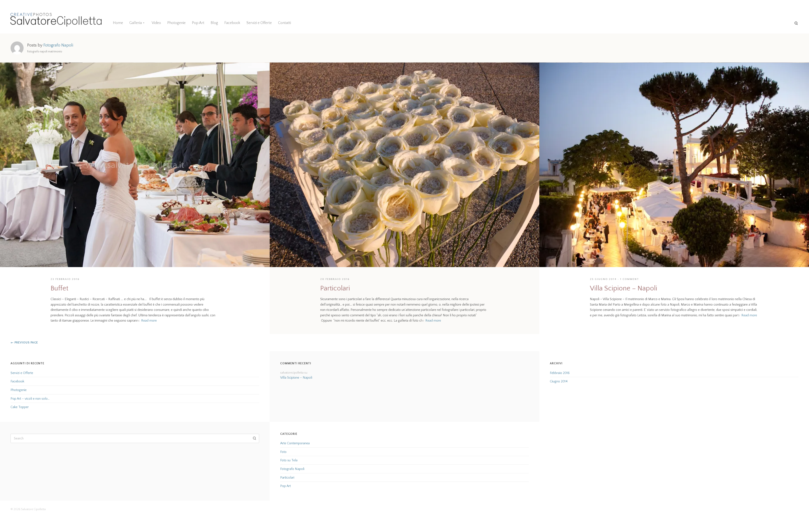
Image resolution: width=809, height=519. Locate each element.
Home (118, 23)
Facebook (232, 23)
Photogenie (176, 23)
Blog (214, 23)
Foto (283, 452)
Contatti (284, 23)
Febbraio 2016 (560, 373)
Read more (149, 320)
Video (156, 23)
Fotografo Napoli (292, 469)
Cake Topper (20, 407)
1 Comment (629, 279)
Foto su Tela (288, 460)
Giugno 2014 (559, 381)
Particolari (335, 288)
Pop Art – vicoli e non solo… (30, 399)
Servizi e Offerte (259, 23)
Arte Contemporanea (295, 443)
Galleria (135, 23)
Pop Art (198, 23)
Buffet (59, 288)
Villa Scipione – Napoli (623, 288)
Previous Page (24, 342)
